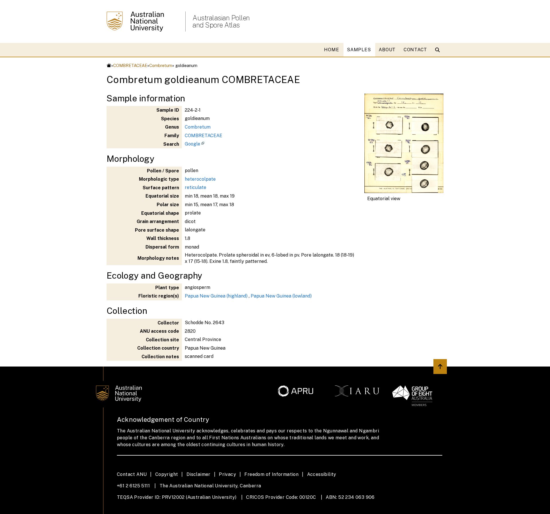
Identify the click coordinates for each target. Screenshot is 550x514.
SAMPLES (359, 49)
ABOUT (387, 49)
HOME (331, 49)
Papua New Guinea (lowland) (281, 296)
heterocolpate (200, 179)
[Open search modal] (438, 50)
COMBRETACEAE (130, 65)
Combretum (160, 65)
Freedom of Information (271, 474)
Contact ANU (132, 474)
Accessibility (321, 474)
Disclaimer (198, 474)
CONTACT (415, 49)
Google (192, 144)
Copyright (166, 474)
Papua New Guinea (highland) (216, 296)
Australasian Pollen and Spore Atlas (221, 21)
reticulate (195, 187)
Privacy (227, 474)
